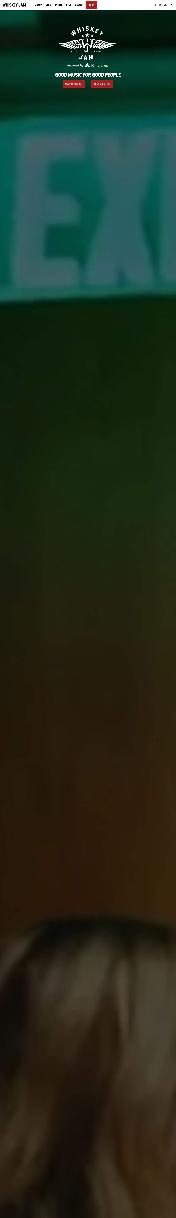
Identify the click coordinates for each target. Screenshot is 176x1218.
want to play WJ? (73, 84)
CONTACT (79, 5)
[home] (14, 5)
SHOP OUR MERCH (102, 84)
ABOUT (38, 5)
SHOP (91, 5)
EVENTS (58, 5)
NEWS (68, 5)
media (48, 5)
